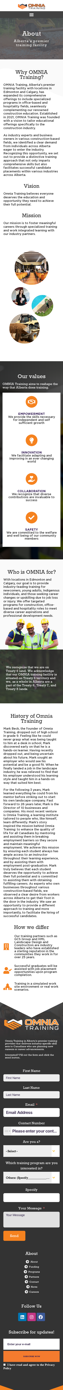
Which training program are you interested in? (32, 1165)
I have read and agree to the (29, 1366)
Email (29, 1104)
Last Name (31, 1087)
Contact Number (31, 1123)
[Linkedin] (22, 1317)
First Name (31, 1071)
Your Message (30, 1208)
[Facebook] (41, 1317)
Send (14, 1235)
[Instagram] (31, 1317)
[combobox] (7, 1131)
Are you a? (31, 1141)
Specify (31, 1189)
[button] (31, 14)
